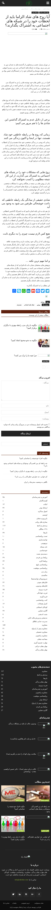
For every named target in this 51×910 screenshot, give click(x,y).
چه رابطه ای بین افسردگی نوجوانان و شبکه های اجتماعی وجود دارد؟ (25, 464)
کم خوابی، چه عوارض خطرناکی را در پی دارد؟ (31, 477)
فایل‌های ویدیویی (41, 586)
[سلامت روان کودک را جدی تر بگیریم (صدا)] (44, 757)
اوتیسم (45, 515)
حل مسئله (43, 547)
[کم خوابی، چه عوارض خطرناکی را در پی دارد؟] (38, 824)
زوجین (38, 305)
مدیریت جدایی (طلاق (40, 621)
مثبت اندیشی (42, 614)
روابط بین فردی (41, 557)
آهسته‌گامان (43, 501)
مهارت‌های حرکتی (41, 646)
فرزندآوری (43, 596)
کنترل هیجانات (42, 604)
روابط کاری (43, 561)
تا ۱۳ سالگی (43, 529)
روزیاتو (42, 302)
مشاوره (44, 625)
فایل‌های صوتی (42, 582)
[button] (3, 3)
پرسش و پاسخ (42, 525)
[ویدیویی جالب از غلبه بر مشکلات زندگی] (44, 727)
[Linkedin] (19, 894)
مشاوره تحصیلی (41, 632)
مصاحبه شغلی (42, 639)
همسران (19, 305)
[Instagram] (26, 894)
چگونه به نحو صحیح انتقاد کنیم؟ (24, 340)
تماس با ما (6, 903)
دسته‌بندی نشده (42, 554)
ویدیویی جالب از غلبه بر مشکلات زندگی (22, 724)
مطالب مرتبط (43, 312)
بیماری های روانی (41, 522)
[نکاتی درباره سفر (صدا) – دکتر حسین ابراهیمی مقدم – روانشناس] (44, 772)
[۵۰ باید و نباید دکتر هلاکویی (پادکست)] (44, 742)
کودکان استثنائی (41, 607)
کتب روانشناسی (41, 600)
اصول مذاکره (42, 511)
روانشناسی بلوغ (41, 565)
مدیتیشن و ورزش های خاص (37, 618)
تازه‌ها (45, 533)
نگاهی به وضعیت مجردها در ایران (35, 482)
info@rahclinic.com (21, 880)
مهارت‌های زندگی (44, 12)
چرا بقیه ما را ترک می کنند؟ (25, 355)
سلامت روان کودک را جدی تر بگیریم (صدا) (21, 754)
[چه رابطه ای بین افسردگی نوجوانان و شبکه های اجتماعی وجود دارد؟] (38, 793)
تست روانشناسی (41, 536)
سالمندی (44, 575)
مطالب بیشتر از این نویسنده (38, 315)
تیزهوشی (44, 543)
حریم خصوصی (25, 903)
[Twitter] (13, 894)
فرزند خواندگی (42, 593)
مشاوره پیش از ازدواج (39, 628)
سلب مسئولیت (38, 903)
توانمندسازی (43, 540)
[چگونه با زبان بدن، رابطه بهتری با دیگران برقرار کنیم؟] (44, 328)
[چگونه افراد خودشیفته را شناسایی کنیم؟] (13, 793)
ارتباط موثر (35, 12)
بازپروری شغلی (41, 518)
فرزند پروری (43, 589)
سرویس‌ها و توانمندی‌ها (39, 579)
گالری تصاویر (42, 611)
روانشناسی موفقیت (40, 568)
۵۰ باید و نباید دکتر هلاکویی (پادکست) (23, 739)
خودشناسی (43, 550)
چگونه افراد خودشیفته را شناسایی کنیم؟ (33, 458)
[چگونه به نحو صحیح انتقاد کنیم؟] (44, 343)
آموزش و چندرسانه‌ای (39, 497)
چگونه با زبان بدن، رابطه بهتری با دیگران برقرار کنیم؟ (28, 471)
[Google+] (32, 894)
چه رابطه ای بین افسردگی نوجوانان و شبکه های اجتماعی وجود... (39, 809)
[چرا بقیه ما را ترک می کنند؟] (44, 358)
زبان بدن (44, 572)
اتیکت (45, 504)
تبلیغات (14, 903)
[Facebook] (39, 894)
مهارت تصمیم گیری (40, 643)
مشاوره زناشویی (41, 636)
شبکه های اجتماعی (29, 305)
